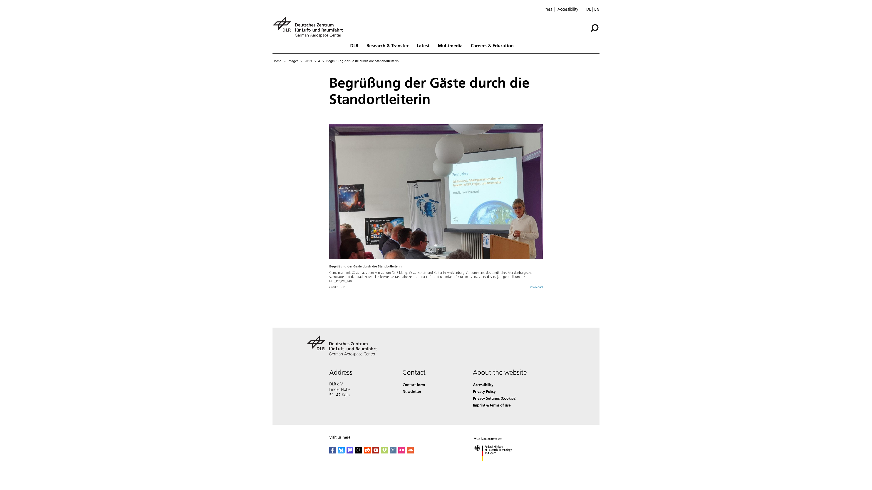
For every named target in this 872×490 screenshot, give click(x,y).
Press (547, 9)
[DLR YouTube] (375, 452)
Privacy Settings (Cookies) (494, 398)
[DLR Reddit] (367, 452)
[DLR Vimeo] (384, 452)
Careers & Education (492, 45)
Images (293, 61)
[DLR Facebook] (332, 452)
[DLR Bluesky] (341, 452)
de (588, 9)
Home (276, 61)
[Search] (595, 27)
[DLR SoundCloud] (410, 452)
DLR (354, 45)
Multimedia (450, 45)
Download (536, 287)
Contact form (414, 384)
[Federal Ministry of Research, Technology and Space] (499, 465)
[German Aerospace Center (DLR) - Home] (309, 26)
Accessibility (567, 9)
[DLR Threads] (358, 452)
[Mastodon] (350, 452)
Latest (423, 45)
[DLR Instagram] (393, 452)
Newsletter (412, 391)
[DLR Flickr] (401, 452)
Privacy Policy (484, 391)
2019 (308, 61)
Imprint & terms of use (492, 405)
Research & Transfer (388, 45)
